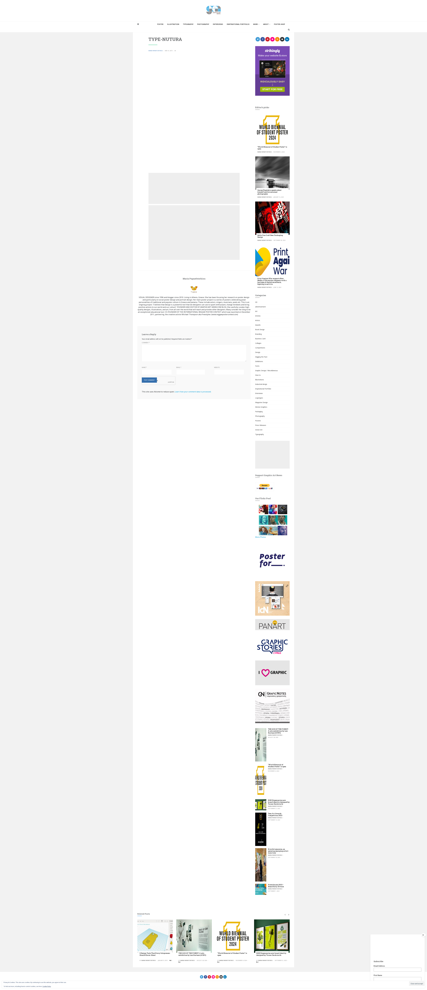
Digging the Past (261, 357)
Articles (258, 316)
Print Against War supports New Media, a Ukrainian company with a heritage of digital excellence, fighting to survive (271, 281)
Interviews (259, 393)
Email (178, 367)
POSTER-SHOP (279, 24)
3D (256, 302)
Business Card (260, 339)
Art (256, 311)
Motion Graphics (261, 407)
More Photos (260, 537)
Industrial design (261, 384)
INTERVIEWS (218, 24)
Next (288, 914)
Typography (259, 434)
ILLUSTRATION (173, 24)
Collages (258, 343)
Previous (285, 914)
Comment (146, 343)
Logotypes (259, 398)
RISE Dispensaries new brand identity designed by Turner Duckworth (279, 802)
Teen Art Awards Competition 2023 (275, 814)
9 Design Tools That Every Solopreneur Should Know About (155, 954)
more (255, 24)
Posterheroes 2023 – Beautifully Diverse (276, 886)
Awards (258, 325)
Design (257, 352)
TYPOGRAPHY (188, 24)
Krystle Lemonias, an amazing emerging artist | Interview (278, 851)
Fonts (257, 366)
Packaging (259, 411)
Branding (258, 334)
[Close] (423, 935)
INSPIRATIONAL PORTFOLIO (238, 24)
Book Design (260, 329)
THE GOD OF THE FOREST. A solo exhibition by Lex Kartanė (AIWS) (278, 731)
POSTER (160, 24)
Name (144, 367)
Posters (258, 421)
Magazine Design (261, 402)
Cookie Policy (46, 986)
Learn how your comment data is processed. (193, 391)
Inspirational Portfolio (263, 389)
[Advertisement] (194, 188)
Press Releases (260, 425)
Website (217, 367)
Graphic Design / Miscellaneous (266, 370)
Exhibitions (259, 361)
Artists (257, 320)
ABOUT (266, 24)
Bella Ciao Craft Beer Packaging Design (270, 236)
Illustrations (259, 380)
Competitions (260, 348)
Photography (260, 416)
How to (258, 375)
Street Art (258, 430)
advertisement (260, 307)
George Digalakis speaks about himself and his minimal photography (269, 192)
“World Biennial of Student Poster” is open (272, 148)
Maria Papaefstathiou (155, 50)
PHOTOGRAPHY (203, 24)
